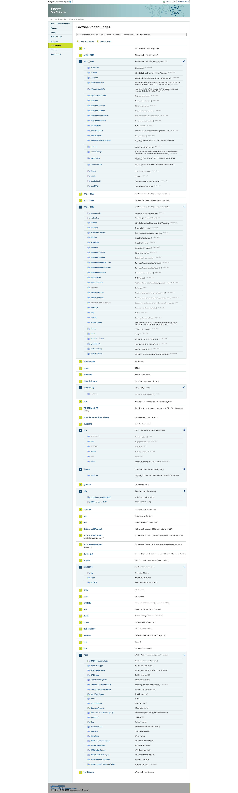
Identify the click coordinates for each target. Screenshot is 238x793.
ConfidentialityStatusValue (101, 684)
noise (86, 622)
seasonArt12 (95, 158)
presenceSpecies (97, 297)
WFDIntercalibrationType (100, 741)
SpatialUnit (95, 717)
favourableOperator (98, 233)
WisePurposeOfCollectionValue (103, 764)
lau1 (86, 590)
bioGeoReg (95, 218)
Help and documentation (60, 24)
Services (53, 50)
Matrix (93, 699)
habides (87, 509)
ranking (93, 147)
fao (85, 430)
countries (94, 78)
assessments (96, 213)
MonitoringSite (96, 703)
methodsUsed (96, 125)
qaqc (92, 312)
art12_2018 (89, 62)
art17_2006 (89, 194)
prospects (94, 307)
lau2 (86, 596)
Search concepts (105, 41)
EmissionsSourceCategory (101, 689)
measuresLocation (98, 110)
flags (92, 441)
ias (85, 516)
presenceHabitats (97, 292)
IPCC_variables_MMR (99, 502)
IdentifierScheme (97, 694)
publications (89, 629)
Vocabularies (55, 46)
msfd (86, 616)
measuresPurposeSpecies (101, 267)
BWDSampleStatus (98, 670)
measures (94, 100)
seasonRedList (96, 165)
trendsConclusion (97, 339)
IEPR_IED (88, 554)
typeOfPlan (95, 186)
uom (86, 648)
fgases (87, 469)
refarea (93, 451)
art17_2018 (89, 207)
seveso (87, 635)
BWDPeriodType (97, 666)
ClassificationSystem (99, 680)
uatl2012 (94, 582)
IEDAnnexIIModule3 (93, 535)
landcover (88, 567)
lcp (85, 609)
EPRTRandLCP (91, 408)
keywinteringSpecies (98, 95)
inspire (87, 560)
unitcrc (93, 461)
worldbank (89, 772)
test (85, 642)
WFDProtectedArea (98, 745)
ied (85, 522)
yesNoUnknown (97, 354)
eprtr (86, 402)
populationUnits (97, 130)
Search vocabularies (87, 41)
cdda (86, 368)
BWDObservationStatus (99, 661)
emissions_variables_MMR (101, 497)
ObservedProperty (97, 708)
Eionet (60, 19)
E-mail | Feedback (57, 786)
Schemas (54, 41)
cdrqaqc (94, 73)
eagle (93, 578)
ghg (86, 491)
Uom (92, 722)
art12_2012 (89, 55)
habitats (94, 238)
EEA (60, 1)
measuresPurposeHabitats (101, 263)
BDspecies (95, 68)
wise (86, 655)
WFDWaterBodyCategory (100, 755)
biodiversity (89, 362)
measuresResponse (98, 120)
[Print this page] (172, 1)
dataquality (89, 388)
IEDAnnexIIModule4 (93, 545)
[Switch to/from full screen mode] (175, 1)
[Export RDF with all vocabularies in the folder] (184, 61)
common (88, 375)
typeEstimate (96, 181)
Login (167, 1)
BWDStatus (95, 675)
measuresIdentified (98, 105)
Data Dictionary (69, 19)
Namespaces (55, 54)
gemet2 (87, 485)
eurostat (88, 424)
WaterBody (95, 736)
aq (85, 48)
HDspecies (95, 243)
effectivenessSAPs (98, 89)
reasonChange (96, 152)
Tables (53, 32)
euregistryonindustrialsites (96, 417)
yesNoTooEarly (96, 349)
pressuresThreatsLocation (101, 140)
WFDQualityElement (98, 750)
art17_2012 (89, 200)
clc (92, 573)
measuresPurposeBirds (100, 115)
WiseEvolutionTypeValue (100, 759)
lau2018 (87, 603)
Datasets (53, 28)
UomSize (94, 731)
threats (93, 171)
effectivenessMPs (97, 83)
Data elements (56, 37)
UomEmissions (96, 727)
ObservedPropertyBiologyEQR (102, 713)
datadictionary (90, 381)
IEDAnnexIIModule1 (93, 529)
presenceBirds (96, 135)
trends (93, 176)
